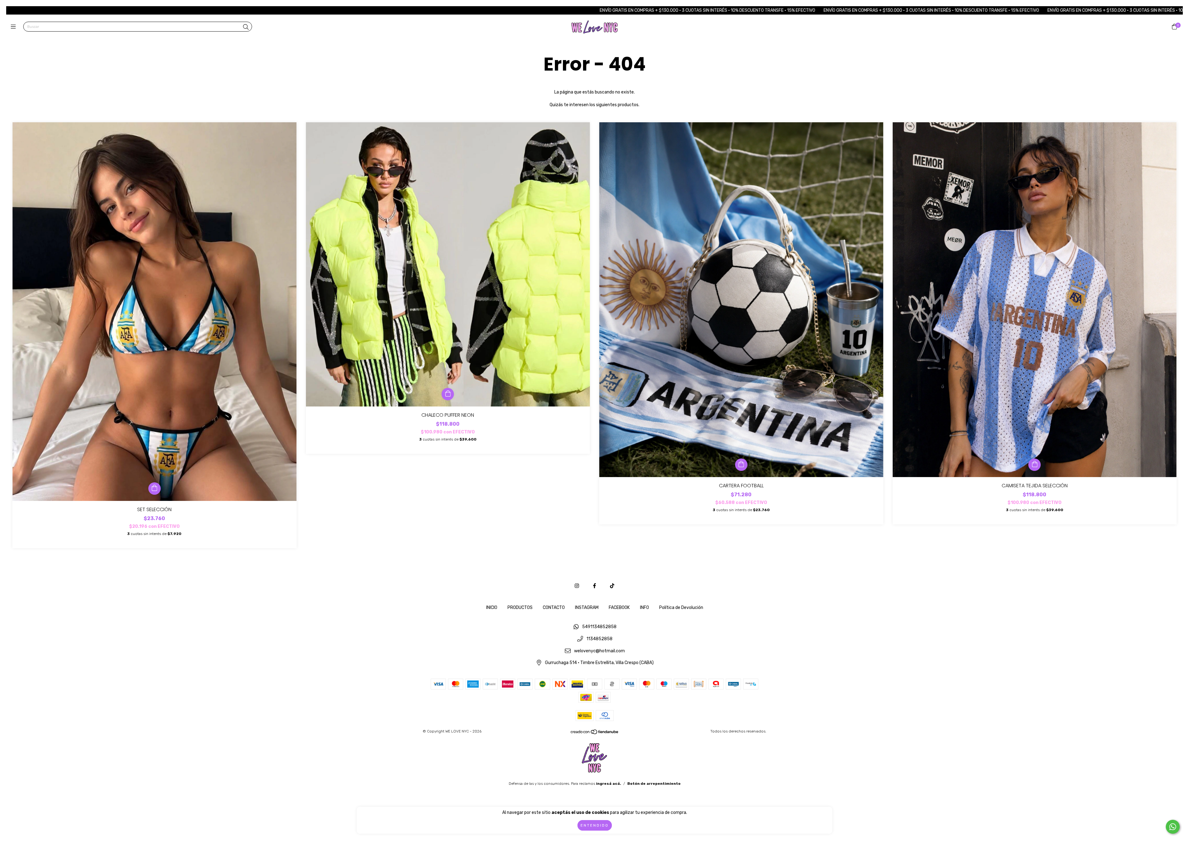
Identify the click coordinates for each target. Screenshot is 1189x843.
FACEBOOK (619, 607)
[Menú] (14, 27)
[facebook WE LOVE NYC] (594, 585)
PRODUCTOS (520, 607)
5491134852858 (599, 627)
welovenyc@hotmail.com (599, 651)
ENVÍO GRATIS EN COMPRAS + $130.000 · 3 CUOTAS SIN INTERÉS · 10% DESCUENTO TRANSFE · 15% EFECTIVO (574, 10)
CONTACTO (554, 607)
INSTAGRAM (587, 607)
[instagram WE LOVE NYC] (576, 585)
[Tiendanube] (595, 733)
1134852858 (599, 638)
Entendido (595, 825)
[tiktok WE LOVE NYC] (612, 585)
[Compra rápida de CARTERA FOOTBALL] (741, 464)
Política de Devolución (681, 607)
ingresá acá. (608, 783)
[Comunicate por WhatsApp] (1173, 827)
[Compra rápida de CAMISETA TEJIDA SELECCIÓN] (1034, 464)
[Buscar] (245, 27)
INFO (644, 607)
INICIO (491, 607)
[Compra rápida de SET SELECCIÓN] (154, 488)
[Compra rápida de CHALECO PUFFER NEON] (448, 394)
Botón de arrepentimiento (654, 783)
